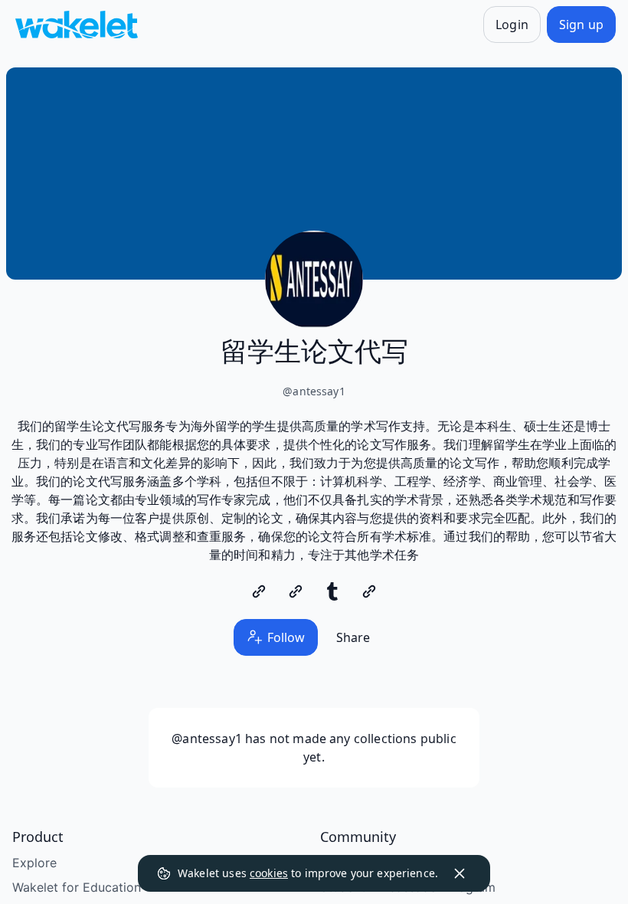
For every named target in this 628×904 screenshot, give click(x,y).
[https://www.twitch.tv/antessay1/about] (369, 591)
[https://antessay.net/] (259, 591)
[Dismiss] (459, 873)
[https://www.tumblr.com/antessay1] (332, 591)
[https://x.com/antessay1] (295, 591)
